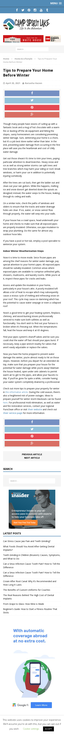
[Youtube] (41, 10)
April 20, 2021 (13, 83)
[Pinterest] (29, 10)
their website (35, 409)
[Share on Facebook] (32, 93)
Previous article (32, 454)
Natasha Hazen (33, 83)
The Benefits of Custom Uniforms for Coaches (26, 589)
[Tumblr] (47, 10)
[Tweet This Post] (32, 100)
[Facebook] (17, 10)
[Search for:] (32, 48)
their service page (12, 412)
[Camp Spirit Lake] (32, 24)
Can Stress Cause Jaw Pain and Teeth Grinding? (26, 541)
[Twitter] (23, 10)
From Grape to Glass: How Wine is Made (23, 603)
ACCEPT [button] (48, 728)
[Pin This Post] (32, 108)
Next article (32, 457)
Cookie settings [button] (31, 728)
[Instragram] (35, 10)
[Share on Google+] (32, 115)
